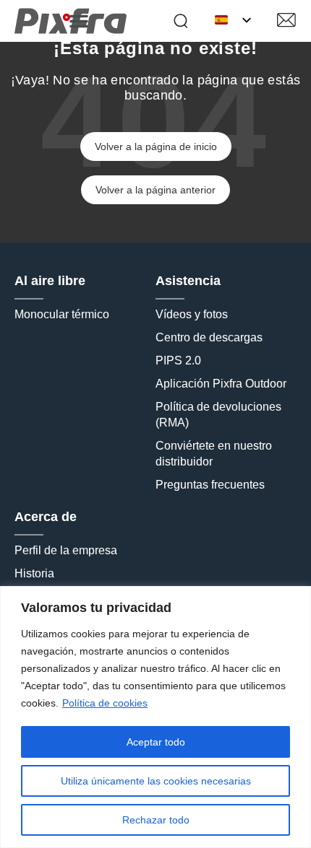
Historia (34, 573)
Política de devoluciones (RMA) (220, 415)
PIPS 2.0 (178, 360)
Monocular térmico (61, 314)
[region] (155, 717)
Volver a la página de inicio (156, 146)
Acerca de (45, 517)
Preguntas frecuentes (210, 484)
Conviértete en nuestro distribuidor (215, 454)
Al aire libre (49, 281)
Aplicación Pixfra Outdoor (221, 383)
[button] (79, 21)
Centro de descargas (209, 337)
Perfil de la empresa (65, 550)
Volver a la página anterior (155, 190)
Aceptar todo (156, 742)
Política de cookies (105, 703)
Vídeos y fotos (192, 314)
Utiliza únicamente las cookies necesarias (156, 781)
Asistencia (188, 281)
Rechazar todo (155, 820)
